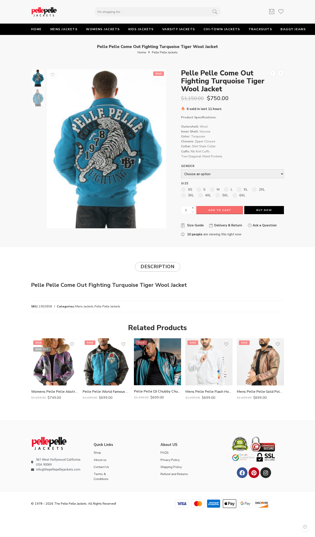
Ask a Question (264, 225)
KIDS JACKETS (141, 29)
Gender (188, 166)
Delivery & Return (227, 225)
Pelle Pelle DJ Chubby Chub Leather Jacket (157, 391)
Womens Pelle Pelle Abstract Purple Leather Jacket (54, 391)
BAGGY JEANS (293, 29)
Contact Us (101, 467)
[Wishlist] (52, 74)
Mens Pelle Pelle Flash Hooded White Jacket (208, 391)
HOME (36, 29)
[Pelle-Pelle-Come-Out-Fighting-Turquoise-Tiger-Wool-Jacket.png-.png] (38, 78)
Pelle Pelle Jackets (165, 52)
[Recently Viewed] (305, 527)
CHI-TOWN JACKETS (222, 29)
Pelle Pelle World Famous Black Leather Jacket (106, 391)
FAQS (164, 452)
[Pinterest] (254, 472)
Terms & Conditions (101, 476)
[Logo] (49, 443)
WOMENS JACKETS (103, 29)
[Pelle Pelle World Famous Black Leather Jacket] (106, 361)
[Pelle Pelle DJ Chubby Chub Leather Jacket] (157, 361)
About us (100, 460)
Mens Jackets (84, 306)
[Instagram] (265, 472)
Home (142, 52)
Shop (97, 452)
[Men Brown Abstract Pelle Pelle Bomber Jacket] (281, 73)
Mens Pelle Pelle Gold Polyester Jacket (260, 391)
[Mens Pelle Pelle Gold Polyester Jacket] (260, 361)
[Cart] (272, 12)
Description (158, 266)
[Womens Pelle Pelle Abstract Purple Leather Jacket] (54, 361)
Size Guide (194, 225)
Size (185, 183)
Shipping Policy (171, 467)
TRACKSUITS (260, 29)
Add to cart (219, 210)
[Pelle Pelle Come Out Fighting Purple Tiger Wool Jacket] (272, 73)
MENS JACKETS (63, 29)
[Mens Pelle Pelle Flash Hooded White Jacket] (208, 361)
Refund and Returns (174, 474)
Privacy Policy (170, 460)
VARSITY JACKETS (178, 29)
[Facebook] (242, 472)
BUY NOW (264, 210)
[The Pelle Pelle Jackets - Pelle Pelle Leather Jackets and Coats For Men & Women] (44, 11)
